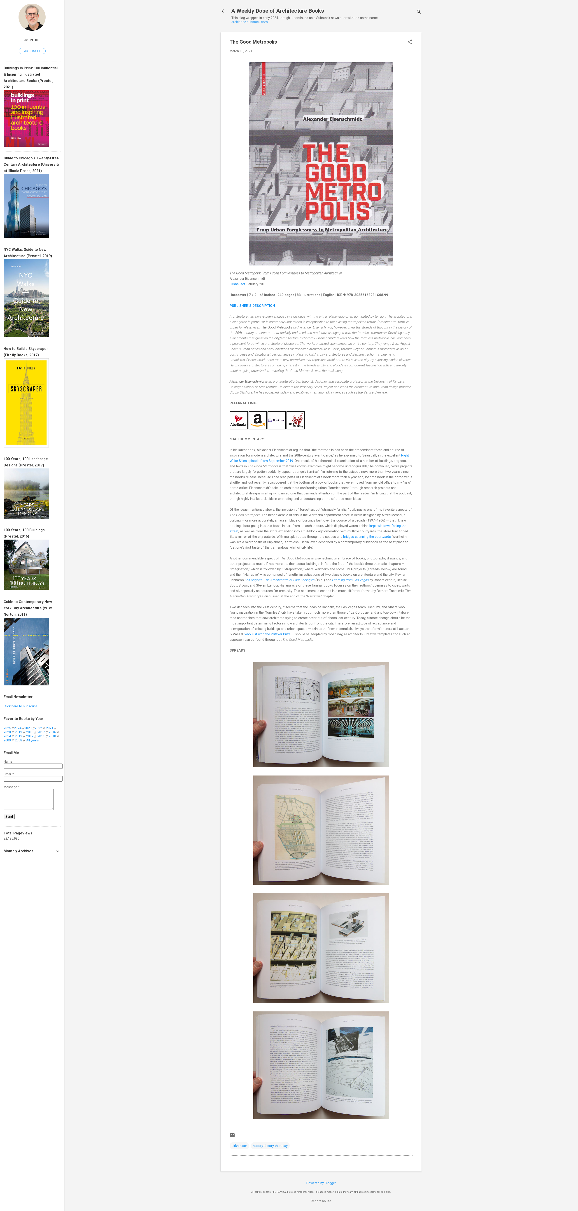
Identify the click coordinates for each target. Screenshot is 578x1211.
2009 (7, 740)
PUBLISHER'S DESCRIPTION (252, 306)
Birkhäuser (237, 284)
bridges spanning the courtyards (367, 537)
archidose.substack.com (249, 22)
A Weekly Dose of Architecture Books (277, 11)
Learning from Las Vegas (350, 580)
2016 (52, 732)
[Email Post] (232, 1137)
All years (32, 740)
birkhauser (239, 1146)
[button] (410, 42)
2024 (17, 728)
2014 (7, 736)
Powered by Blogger (321, 1183)
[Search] (419, 12)
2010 (52, 736)
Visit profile (32, 51)
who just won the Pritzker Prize (268, 634)
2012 (29, 736)
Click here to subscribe (20, 706)
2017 (41, 732)
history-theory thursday (270, 1146)
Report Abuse (321, 1201)
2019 (18, 732)
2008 (18, 740)
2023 (28, 728)
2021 (49, 728)
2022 (38, 728)
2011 (41, 736)
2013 (18, 736)
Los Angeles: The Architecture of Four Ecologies (280, 580)
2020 (7, 732)
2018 (29, 732)
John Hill (32, 40)
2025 (7, 728)
